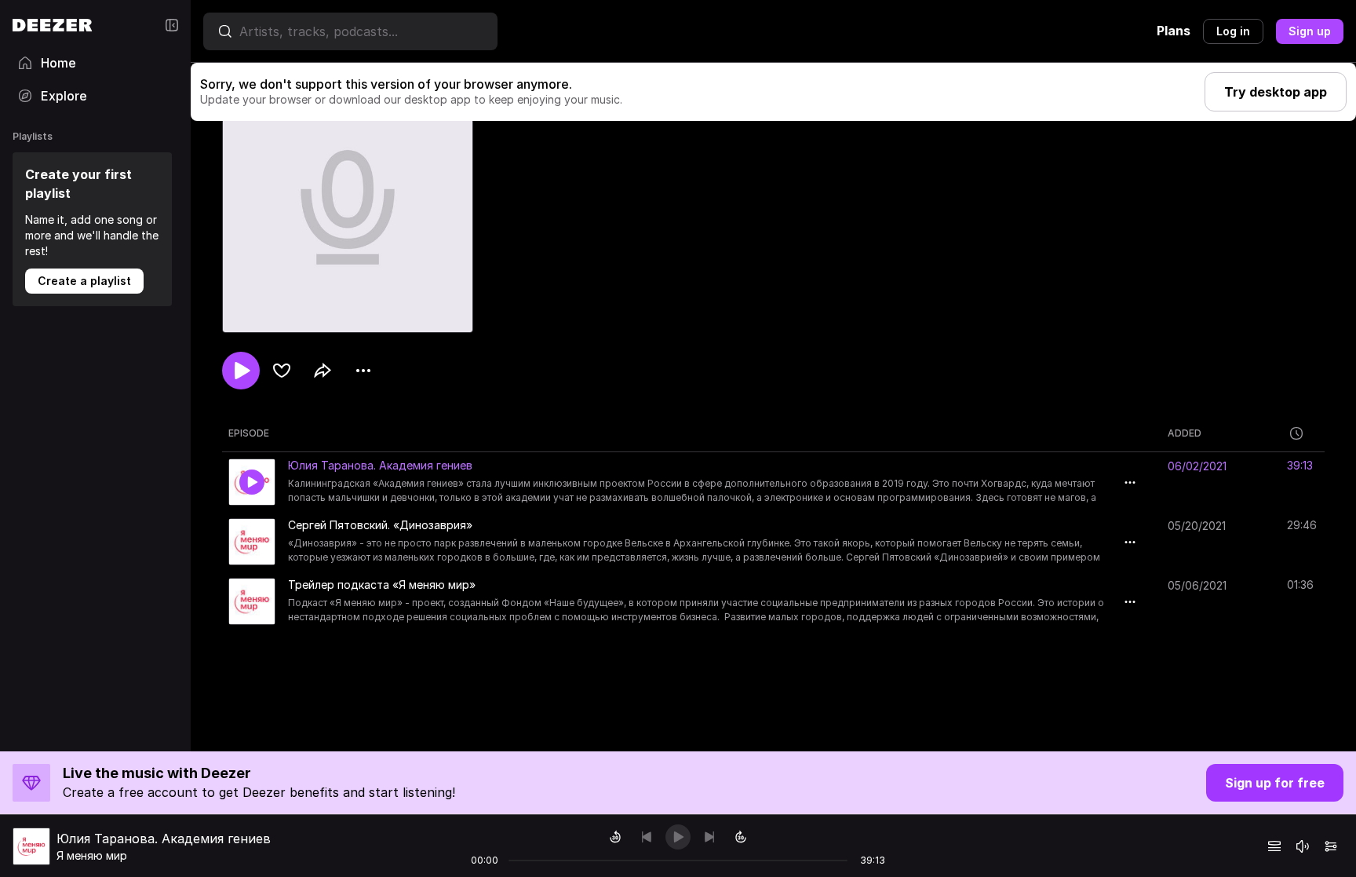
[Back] (646, 837)
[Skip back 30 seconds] (615, 837)
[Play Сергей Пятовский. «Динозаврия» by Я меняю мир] (251, 541)
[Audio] (1330, 846)
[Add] (282, 370)
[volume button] (1302, 846)
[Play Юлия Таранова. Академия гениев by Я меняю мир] (251, 482)
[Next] (709, 837)
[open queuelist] (1274, 846)
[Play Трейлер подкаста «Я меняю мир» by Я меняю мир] (251, 601)
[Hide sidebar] (171, 25)
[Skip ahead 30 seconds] (740, 837)
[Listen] (241, 370)
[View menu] (363, 370)
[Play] (678, 837)
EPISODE (248, 433)
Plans (1173, 30)
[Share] (322, 370)
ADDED (1184, 433)
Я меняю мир (91, 855)
